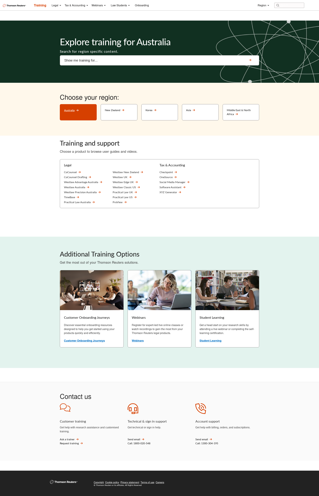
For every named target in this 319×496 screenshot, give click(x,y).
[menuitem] (40, 5)
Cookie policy (112, 482)
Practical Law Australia (77, 202)
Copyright (99, 482)
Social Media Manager (172, 182)
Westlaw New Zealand (126, 172)
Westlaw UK (120, 177)
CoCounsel (70, 172)
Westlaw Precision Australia (80, 192)
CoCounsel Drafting (75, 177)
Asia (188, 110)
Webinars (138, 340)
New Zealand (112, 110)
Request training (69, 443)
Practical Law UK (123, 192)
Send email (134, 439)
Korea (149, 110)
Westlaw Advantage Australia (81, 182)
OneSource (166, 177)
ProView (118, 202)
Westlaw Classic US (124, 187)
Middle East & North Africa (239, 112)
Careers (160, 482)
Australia (69, 110)
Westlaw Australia (74, 187)
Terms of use (147, 482)
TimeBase (69, 197)
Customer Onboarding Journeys (84, 340)
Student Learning (210, 340)
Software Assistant (170, 187)
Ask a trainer (67, 439)
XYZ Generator (168, 192)
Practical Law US (123, 197)
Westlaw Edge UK (123, 182)
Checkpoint (166, 172)
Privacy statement (129, 482)
